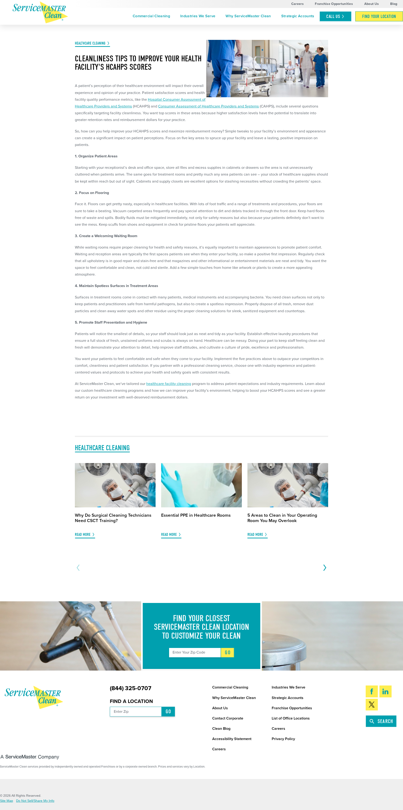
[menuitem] (151, 16)
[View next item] (324, 567)
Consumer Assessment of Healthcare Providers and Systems (208, 106)
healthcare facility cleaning (168, 383)
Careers (297, 4)
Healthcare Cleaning (90, 43)
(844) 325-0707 (130, 688)
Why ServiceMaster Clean (248, 16)
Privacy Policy (283, 739)
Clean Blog (221, 728)
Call (333, 16)
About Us (371, 4)
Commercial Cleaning (151, 16)
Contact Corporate (227, 718)
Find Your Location (379, 16)
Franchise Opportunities (334, 4)
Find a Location (131, 701)
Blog (393, 4)
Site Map (6, 800)
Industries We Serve (197, 16)
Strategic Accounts (297, 16)
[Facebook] (372, 691)
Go (228, 653)
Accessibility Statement (231, 739)
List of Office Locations (291, 718)
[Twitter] (372, 705)
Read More (82, 534)
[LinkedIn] (385, 691)
